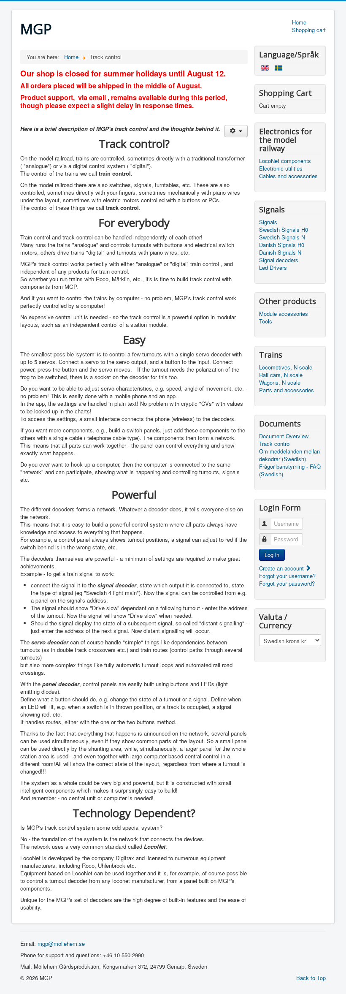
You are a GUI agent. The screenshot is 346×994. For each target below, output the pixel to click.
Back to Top (311, 978)
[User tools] (236, 131)
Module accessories (283, 314)
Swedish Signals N (282, 237)
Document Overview (283, 436)
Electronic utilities (281, 168)
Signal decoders (278, 260)
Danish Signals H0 (281, 245)
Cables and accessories (288, 176)
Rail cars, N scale (281, 375)
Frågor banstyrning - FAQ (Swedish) (290, 470)
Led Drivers (273, 268)
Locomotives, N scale (285, 367)
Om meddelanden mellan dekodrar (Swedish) (289, 455)
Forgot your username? (287, 576)
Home (299, 22)
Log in (272, 555)
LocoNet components (285, 161)
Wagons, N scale (279, 382)
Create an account (282, 568)
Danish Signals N (280, 252)
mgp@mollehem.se (61, 944)
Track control (275, 444)
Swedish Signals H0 (283, 230)
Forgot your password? (287, 583)
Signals (268, 222)
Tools (265, 321)
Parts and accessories (286, 390)
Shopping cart (309, 30)
